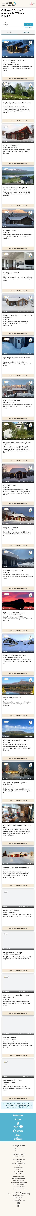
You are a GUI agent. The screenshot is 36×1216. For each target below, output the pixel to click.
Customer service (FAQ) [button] (18, 1163)
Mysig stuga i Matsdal (11, 400)
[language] (32, 3)
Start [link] (18, 1147)
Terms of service (18, 1167)
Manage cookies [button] (18, 1171)
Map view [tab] (26, 32)
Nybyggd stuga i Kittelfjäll (13, 570)
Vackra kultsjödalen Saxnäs (13, 698)
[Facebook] (18, 1203)
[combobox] (11, 24)
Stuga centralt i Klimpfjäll (13, 953)
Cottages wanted (19, 1156)
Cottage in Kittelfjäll (10, 230)
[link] (18, 1178)
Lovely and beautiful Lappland (15, 188)
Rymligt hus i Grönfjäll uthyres (14, 655)
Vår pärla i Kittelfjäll (10, 528)
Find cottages (19, 1149)
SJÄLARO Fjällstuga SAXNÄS (14, 613)
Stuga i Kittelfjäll (9, 485)
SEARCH (28, 24)
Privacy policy (18, 1169)
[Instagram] (18, 1206)
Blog (18, 1165)
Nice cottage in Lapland (12, 145)
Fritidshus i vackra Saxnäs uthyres (16, 868)
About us (18, 1161)
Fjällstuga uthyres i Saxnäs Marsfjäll (17, 358)
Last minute (18, 1151)
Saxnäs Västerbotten (11, 910)
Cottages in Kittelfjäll (11, 273)
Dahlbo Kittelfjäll (9, 1038)
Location (4, 22)
